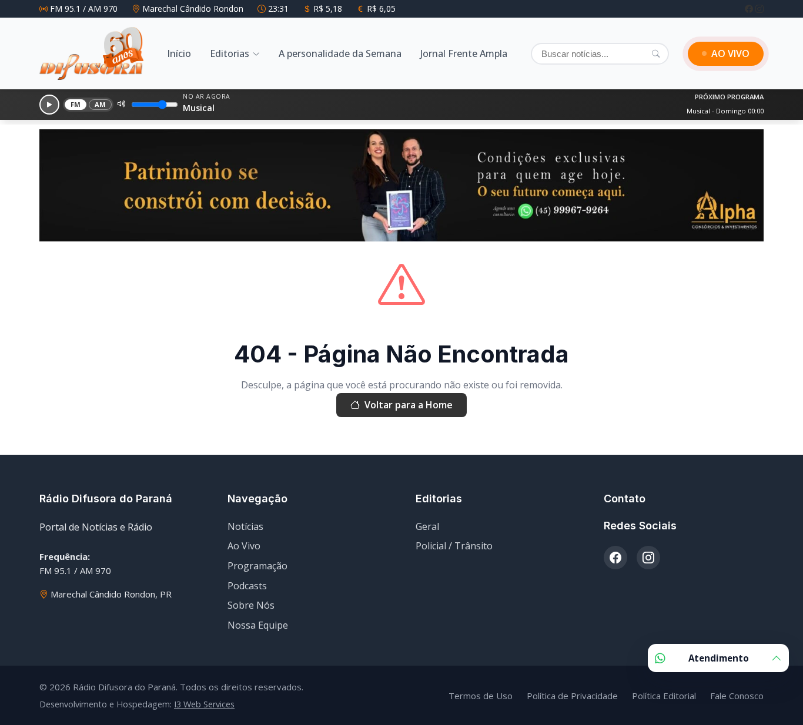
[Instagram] (759, 8)
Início (179, 53)
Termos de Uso (481, 695)
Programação (257, 565)
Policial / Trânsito (454, 545)
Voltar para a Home (408, 404)
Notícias (245, 526)
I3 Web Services (204, 704)
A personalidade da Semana (340, 53)
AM (100, 104)
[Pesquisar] (655, 53)
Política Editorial (664, 695)
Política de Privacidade (572, 695)
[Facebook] (750, 8)
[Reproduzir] (49, 105)
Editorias (229, 53)
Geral (427, 526)
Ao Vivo (243, 545)
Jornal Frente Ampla (463, 53)
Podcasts (247, 585)
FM (76, 104)
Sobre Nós (251, 605)
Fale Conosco (737, 695)
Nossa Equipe (257, 625)
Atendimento (718, 658)
